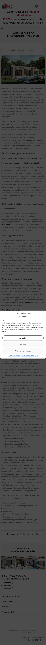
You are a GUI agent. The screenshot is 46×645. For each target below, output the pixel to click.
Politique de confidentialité (29, 356)
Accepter (23, 338)
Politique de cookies (14, 356)
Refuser (23, 344)
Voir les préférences (23, 351)
